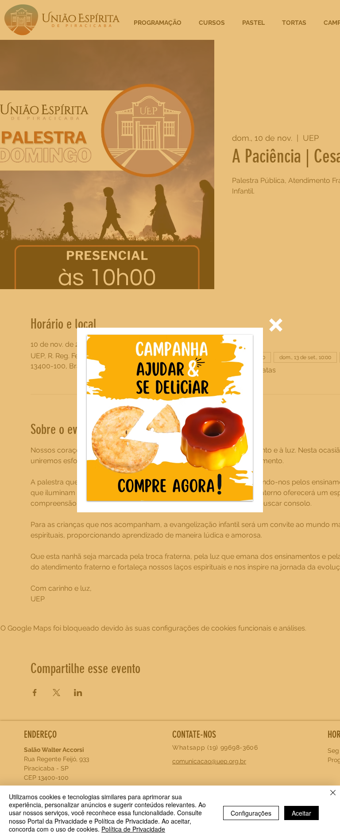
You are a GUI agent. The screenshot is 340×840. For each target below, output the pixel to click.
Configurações (251, 813)
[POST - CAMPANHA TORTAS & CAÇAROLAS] (170, 418)
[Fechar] (333, 793)
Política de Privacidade (133, 829)
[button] (275, 325)
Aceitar (301, 813)
